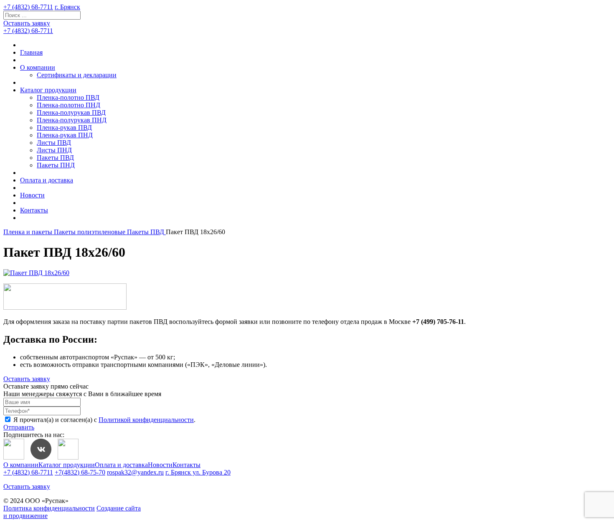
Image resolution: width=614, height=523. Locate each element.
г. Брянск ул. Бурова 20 (198, 472)
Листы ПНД (54, 150)
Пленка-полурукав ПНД (72, 120)
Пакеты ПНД (56, 165)
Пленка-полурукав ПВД (71, 112)
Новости (32, 195)
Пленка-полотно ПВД (68, 97)
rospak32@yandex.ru (135, 472)
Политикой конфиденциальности (146, 419)
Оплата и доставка (46, 180)
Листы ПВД (54, 142)
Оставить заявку (26, 23)
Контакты (34, 210)
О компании (37, 67)
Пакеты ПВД (55, 157)
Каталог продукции (48, 89)
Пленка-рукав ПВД (64, 127)
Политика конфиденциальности (49, 508)
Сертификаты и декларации (77, 74)
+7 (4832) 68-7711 (28, 6)
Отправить (18, 427)
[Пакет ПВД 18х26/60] (36, 272)
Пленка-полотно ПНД (68, 105)
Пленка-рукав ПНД (65, 135)
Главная (31, 52)
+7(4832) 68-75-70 (80, 472)
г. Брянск (67, 6)
